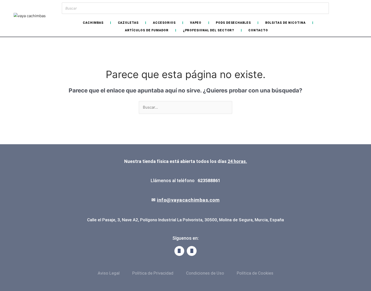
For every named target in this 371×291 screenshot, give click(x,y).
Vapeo (196, 23)
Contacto (258, 30)
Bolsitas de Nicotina (285, 23)
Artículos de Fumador (147, 30)
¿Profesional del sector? (208, 30)
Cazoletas (128, 23)
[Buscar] (324, 8)
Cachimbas (93, 23)
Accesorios (164, 23)
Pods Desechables (233, 23)
